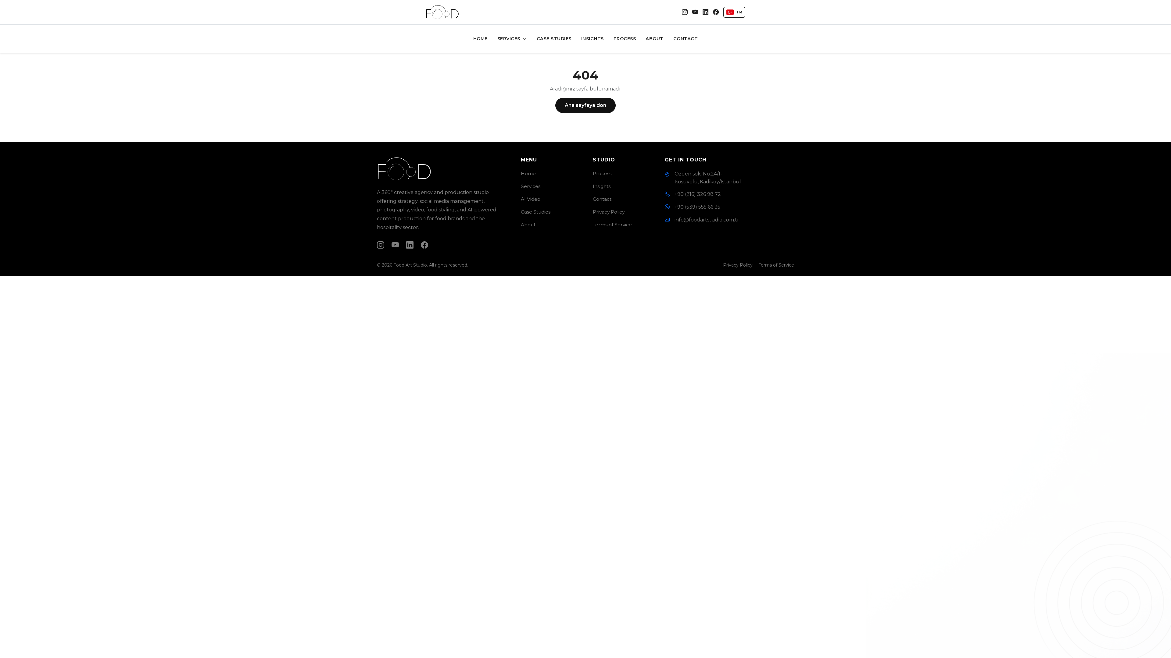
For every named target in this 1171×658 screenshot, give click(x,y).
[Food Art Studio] (442, 12)
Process (625, 38)
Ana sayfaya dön (585, 105)
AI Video (530, 199)
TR (739, 12)
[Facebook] (716, 12)
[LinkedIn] (705, 12)
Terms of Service (612, 225)
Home (480, 38)
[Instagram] (685, 12)
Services (509, 38)
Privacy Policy (609, 212)
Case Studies (554, 38)
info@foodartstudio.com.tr (707, 220)
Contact (685, 38)
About (655, 38)
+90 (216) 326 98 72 (698, 194)
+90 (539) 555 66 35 (697, 207)
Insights (592, 38)
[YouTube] (695, 12)
